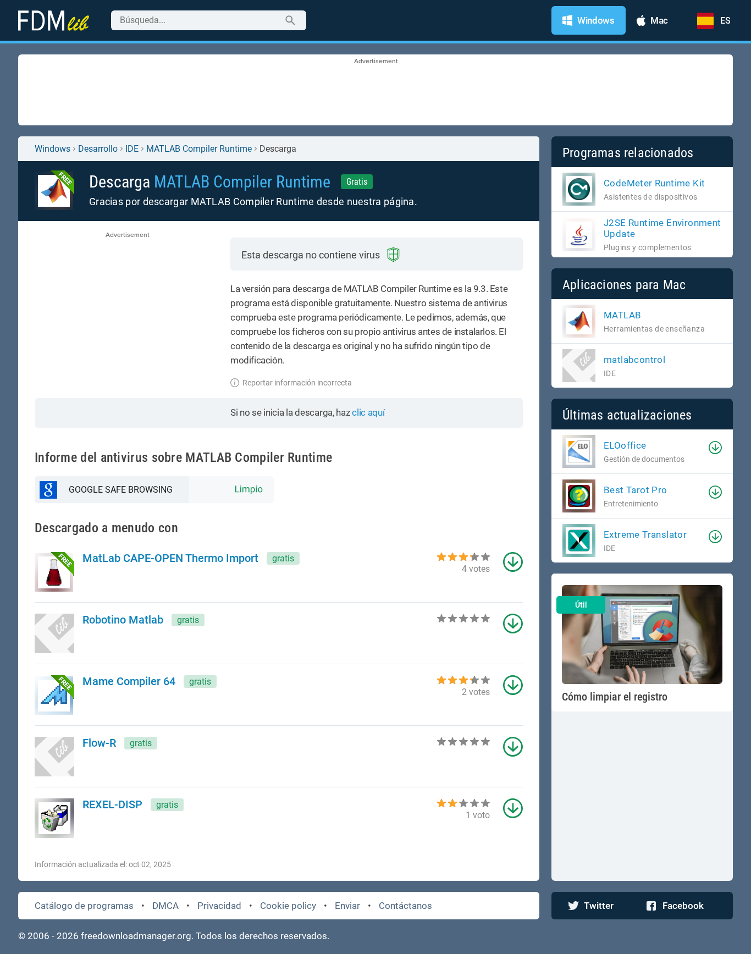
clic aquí (368, 412)
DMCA (165, 905)
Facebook (683, 905)
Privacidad (219, 905)
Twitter (599, 905)
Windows (52, 149)
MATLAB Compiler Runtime (199, 149)
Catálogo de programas (84, 905)
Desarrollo (98, 149)
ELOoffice (625, 445)
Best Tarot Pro (635, 489)
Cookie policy (288, 905)
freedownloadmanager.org (136, 935)
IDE (132, 149)
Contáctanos (405, 905)
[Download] (715, 447)
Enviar (347, 905)
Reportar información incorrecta (297, 382)
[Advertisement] (375, 90)
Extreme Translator (645, 534)
